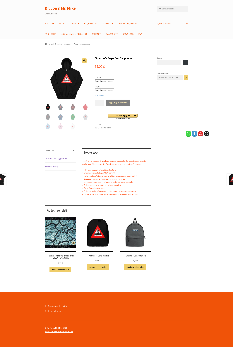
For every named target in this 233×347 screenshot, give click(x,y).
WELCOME (49, 23)
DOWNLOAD (128, 34)
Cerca (159, 58)
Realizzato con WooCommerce (59, 331)
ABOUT (62, 23)
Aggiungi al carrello (118, 102)
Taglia (97, 86)
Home (50, 44)
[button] (84, 60)
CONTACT (96, 34)
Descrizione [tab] (50, 150)
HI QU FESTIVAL (91, 23)
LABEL (106, 23)
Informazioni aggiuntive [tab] (56, 158)
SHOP (73, 23)
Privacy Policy (54, 311)
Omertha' (58, 44)
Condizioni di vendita (57, 306)
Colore (98, 77)
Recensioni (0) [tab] (51, 166)
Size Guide (99, 95)
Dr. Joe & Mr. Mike (60, 8)
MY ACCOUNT (111, 34)
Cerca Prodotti (163, 73)
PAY (140, 34)
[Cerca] (186, 77)
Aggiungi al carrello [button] (60, 269)
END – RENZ (50, 34)
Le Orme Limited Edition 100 (74, 34)
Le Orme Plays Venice (127, 23)
